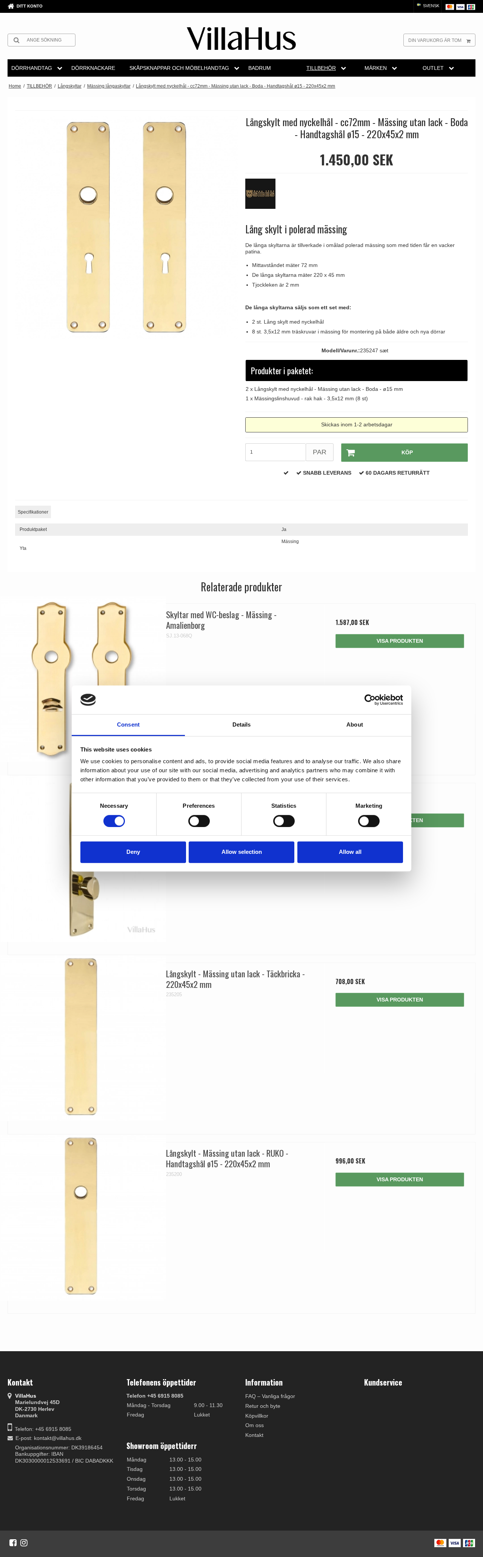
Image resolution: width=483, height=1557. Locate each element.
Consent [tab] (128, 725)
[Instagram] (24, 1542)
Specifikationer (33, 512)
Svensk (430, 5)
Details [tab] (241, 725)
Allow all (350, 852)
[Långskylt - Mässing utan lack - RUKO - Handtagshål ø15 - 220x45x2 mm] (83, 1218)
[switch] (199, 821)
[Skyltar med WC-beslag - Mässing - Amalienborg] (83, 679)
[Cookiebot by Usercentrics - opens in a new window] (370, 699)
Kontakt (254, 1435)
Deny (133, 852)
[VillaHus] (241, 38)
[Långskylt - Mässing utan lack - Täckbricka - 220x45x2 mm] (83, 1038)
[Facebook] (13, 1542)
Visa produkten (400, 641)
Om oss (254, 1425)
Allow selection (242, 852)
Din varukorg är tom (434, 40)
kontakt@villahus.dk (58, 1438)
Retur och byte (262, 1406)
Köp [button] (407, 452)
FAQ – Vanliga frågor (270, 1396)
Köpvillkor (256, 1416)
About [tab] (354, 725)
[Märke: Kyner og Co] (264, 197)
